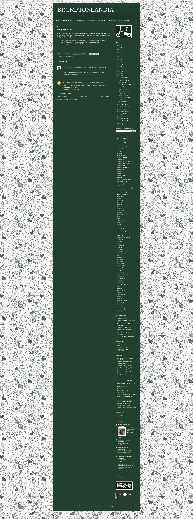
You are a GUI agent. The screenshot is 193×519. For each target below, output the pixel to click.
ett (62, 65)
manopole (120, 227)
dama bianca (120, 192)
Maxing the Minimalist (123, 443)
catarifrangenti (121, 175)
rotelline (119, 282)
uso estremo (120, 309)
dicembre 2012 (123, 78)
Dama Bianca (80, 20)
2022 (119, 52)
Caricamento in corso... (122, 477)
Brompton (119, 159)
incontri (119, 212)
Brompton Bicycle (122, 318)
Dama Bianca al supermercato (127, 84)
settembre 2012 (123, 107)
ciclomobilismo (121, 181)
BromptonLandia (67, 20)
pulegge (119, 270)
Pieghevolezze (123, 89)
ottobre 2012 (122, 104)
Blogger (111, 506)
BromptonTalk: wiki (122, 363)
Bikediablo (65, 80)
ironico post (82, 33)
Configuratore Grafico (123, 374)
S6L (118, 286)
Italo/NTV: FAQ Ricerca (123, 403)
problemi (119, 264)
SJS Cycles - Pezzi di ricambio (125, 336)
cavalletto (119, 177)
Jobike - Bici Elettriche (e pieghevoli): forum (124, 346)
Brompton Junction (122, 167)
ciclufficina (120, 184)
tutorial (119, 307)
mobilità (119, 233)
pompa (119, 262)
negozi (119, 239)
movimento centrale (122, 237)
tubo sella (119, 303)
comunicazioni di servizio (124, 188)
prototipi (119, 268)
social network (121, 294)
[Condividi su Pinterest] (98, 54)
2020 (119, 57)
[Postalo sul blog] (92, 54)
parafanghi (120, 245)
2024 (119, 47)
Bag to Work (102, 20)
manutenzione (121, 231)
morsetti (119, 235)
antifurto (119, 149)
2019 (119, 59)
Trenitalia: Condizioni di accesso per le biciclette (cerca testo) (126, 400)
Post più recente (62, 96)
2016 (119, 66)
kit (117, 216)
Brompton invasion (124, 95)
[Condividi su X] (94, 54)
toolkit (118, 298)
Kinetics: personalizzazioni (124, 376)
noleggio (119, 243)
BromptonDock (121, 169)
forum (118, 202)
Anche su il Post (123, 101)
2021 (119, 54)
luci (118, 223)
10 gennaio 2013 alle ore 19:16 (70, 89)
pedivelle (119, 249)
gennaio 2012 (123, 121)
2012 (119, 76)
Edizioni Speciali (121, 194)
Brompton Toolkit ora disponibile (124, 92)
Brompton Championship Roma (125, 417)
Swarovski (121, 87)
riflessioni (119, 276)
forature (119, 200)
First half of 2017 (122, 459)
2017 (119, 64)
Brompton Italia (121, 165)
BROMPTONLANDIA (85, 9)
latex (100, 506)
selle (118, 292)
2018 (119, 61)
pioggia (119, 255)
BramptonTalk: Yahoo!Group (124, 361)
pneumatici (120, 259)
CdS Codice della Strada (124, 179)
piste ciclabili (120, 257)
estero (119, 196)
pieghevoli (70, 56)
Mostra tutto (133, 470)
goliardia (119, 210)
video (118, 311)
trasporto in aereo (122, 300)
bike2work (120, 155)
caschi (119, 173)
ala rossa (119, 145)
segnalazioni (120, 290)
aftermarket (120, 143)
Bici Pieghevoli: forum (123, 344)
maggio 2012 (122, 114)
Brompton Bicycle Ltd (123, 161)
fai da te (119, 198)
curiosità (65, 56)
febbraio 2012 (123, 118)
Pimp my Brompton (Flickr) (124, 415)
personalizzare (121, 251)
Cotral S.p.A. (120, 392)
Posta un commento (65, 93)
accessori (119, 141)
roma (118, 280)
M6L (118, 225)
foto (118, 204)
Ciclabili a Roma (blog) (123, 405)
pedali (119, 247)
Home (58, 20)
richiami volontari (121, 274)
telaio (118, 296)
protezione (120, 266)
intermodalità (120, 214)
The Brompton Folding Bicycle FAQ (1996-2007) (125, 359)
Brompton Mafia (122, 464)
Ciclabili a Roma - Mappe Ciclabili (126, 407)
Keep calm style (123, 82)
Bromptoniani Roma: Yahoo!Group (122, 350)
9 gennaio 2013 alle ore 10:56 (70, 74)
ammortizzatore (121, 147)
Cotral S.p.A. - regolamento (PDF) (126, 394)
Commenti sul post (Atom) (70, 99)
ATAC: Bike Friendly (122, 390)
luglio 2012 (122, 109)
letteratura (120, 220)
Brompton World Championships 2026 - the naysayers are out (130, 430)
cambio (119, 171)
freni (118, 206)
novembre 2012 (123, 80)
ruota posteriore (121, 284)
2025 (119, 45)
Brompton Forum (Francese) (124, 365)
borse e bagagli (121, 157)
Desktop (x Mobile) (124, 20)
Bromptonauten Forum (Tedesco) (126, 372)
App (118, 151)
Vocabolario (91, 20)
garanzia (119, 208)
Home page (83, 96)
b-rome (119, 153)
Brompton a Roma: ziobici (124, 327)
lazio (118, 218)
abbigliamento (121, 138)
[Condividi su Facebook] (96, 54)
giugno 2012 (122, 111)
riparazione (120, 278)
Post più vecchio (104, 96)
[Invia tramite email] (90, 54)
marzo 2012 (122, 116)
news (118, 241)
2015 (119, 68)
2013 (119, 73)
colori (118, 186)
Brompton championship (123, 163)
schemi (119, 288)
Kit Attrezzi (111, 20)
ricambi (119, 272)
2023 (119, 50)
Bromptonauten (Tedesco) (124, 370)
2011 (119, 124)
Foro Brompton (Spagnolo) (124, 368)
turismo (119, 305)
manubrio (119, 229)
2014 (119, 71)
